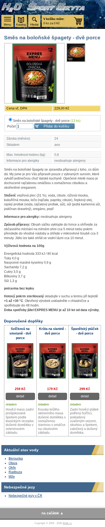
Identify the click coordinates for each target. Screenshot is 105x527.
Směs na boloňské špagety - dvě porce (46, 121)
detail (20, 396)
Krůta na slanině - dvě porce (52, 331)
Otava (13, 463)
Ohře (12, 468)
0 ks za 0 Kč (53, 21)
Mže (12, 476)
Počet (11, 126)
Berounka (16, 458)
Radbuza (15, 472)
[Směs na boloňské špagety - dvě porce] (34, 73)
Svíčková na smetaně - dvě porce (20, 333)
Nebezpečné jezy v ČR (25, 496)
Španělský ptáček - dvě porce (85, 331)
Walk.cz (67, 523)
